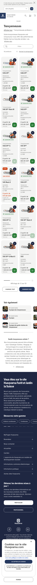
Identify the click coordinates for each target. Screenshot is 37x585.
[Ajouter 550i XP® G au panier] (14, 235)
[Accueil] (3, 16)
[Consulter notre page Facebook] (9, 529)
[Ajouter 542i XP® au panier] (32, 125)
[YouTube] (28, 529)
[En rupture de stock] (14, 161)
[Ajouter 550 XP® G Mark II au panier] (14, 270)
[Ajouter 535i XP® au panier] (14, 88)
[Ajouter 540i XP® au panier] (32, 88)
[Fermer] (31, 541)
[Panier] (30, 15)
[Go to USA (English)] (31, 8)
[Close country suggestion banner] (34, 2)
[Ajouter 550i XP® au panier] (32, 199)
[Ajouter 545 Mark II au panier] (14, 199)
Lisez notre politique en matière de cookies (16, 558)
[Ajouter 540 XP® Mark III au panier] (14, 125)
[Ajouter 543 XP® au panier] (32, 161)
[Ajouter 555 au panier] (32, 270)
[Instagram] (18, 529)
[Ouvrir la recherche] (25, 15)
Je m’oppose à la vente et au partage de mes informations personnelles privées (18, 567)
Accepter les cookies (18, 561)
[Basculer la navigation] (34, 15)
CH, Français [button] (10, 16)
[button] (11, 332)
